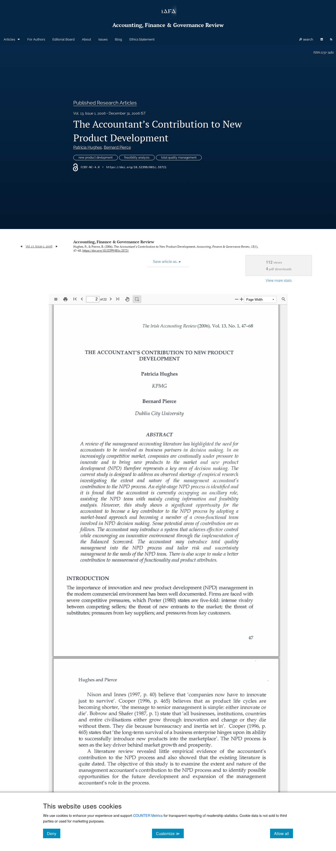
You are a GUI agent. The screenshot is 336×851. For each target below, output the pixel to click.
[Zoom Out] (237, 299)
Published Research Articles (105, 103)
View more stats (279, 280)
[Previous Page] (82, 299)
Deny (53, 833)
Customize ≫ (170, 833)
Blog (118, 39)
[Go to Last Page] (118, 299)
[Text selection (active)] (137, 299)
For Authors (36, 39)
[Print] (65, 299)
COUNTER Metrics (148, 815)
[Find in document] (283, 299)
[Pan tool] (127, 299)
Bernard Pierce (117, 147)
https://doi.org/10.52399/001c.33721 (136, 167)
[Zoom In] (241, 299)
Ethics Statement (141, 39)
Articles (9, 39)
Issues (102, 39)
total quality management (179, 157)
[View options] (56, 299)
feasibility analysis (137, 157)
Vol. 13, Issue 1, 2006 (89, 113)
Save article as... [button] (167, 262)
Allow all (283, 833)
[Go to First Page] (75, 299)
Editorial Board (63, 39)
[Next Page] (111, 299)
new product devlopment (95, 157)
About (86, 39)
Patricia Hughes (87, 147)
